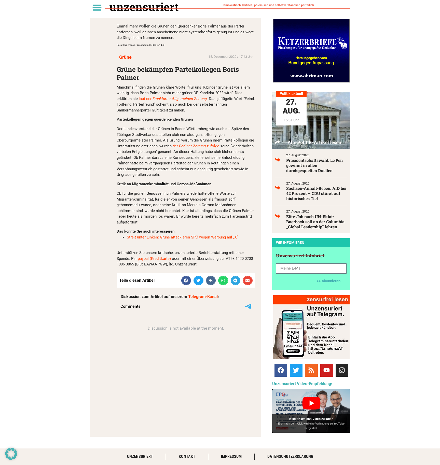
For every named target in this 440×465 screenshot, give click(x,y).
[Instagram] (342, 370)
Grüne (125, 57)
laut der (174, 98)
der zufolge (196, 146)
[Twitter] (296, 370)
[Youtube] (326, 370)
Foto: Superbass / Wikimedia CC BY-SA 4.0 (140, 45)
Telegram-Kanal (203, 296)
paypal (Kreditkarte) (154, 258)
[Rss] (311, 370)
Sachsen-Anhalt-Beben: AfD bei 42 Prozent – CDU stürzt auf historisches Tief (316, 193)
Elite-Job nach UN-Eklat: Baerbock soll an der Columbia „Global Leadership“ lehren (315, 221)
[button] (97, 7)
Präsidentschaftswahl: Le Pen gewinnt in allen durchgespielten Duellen (314, 165)
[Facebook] (280, 370)
